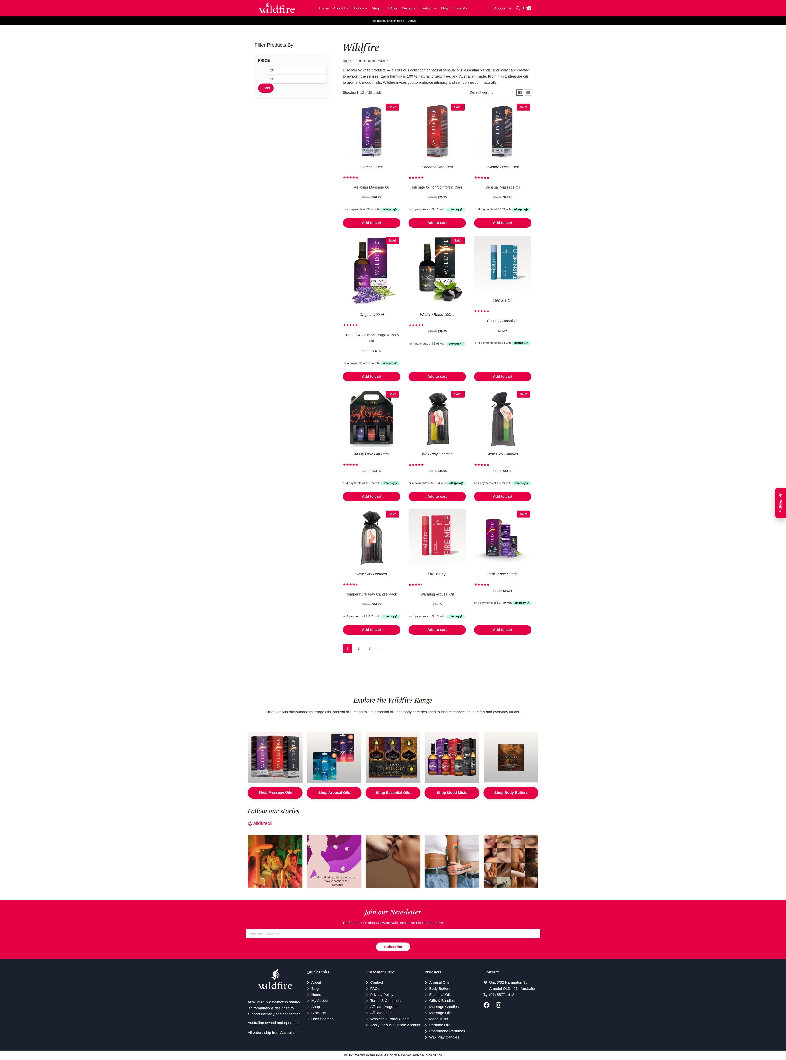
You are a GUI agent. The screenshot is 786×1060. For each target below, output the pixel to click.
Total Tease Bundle (503, 574)
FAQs (392, 8)
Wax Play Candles (437, 454)
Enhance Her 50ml (437, 167)
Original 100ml (371, 315)
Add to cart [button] (371, 223)
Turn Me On (503, 300)
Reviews (408, 8)
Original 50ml (371, 167)
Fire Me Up (437, 574)
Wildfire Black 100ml (437, 315)
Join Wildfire (781, 503)
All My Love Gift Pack (372, 454)
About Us (340, 8)
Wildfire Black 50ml (503, 167)
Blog (444, 8)
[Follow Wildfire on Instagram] (501, 1005)
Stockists (459, 8)
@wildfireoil (260, 823)
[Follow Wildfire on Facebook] (488, 1005)
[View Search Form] (518, 8)
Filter (265, 88)
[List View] (528, 92)
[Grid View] (519, 92)
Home (324, 8)
